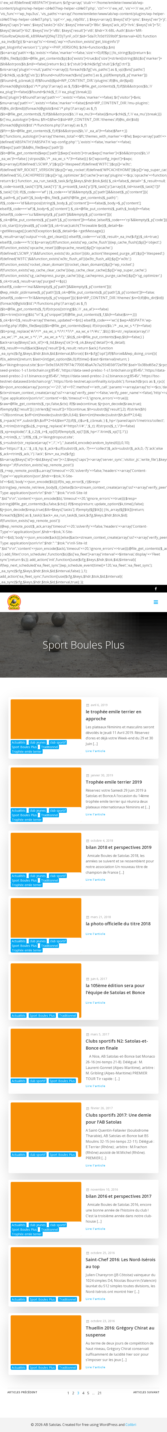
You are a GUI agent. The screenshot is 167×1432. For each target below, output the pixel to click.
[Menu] (156, 602)
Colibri (130, 1424)
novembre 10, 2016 (104, 1189)
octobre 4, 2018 (102, 840)
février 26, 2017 (102, 1108)
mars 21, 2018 (101, 917)
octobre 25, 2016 (103, 1253)
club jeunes (38, 742)
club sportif (58, 742)
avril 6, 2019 (99, 705)
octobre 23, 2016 (103, 1321)
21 (100, 1393)
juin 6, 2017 (99, 979)
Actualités (18, 742)
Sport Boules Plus (24, 747)
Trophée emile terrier (27, 751)
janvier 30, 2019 (102, 775)
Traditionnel (49, 747)
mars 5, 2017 (100, 1034)
